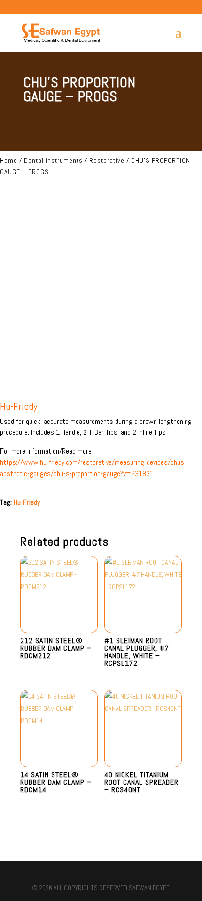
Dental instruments (53, 160)
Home (8, 160)
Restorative (106, 160)
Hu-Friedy (27, 502)
